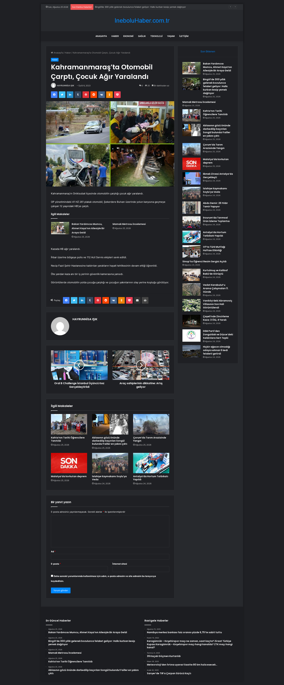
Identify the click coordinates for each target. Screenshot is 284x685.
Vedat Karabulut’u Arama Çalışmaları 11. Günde (215, 288)
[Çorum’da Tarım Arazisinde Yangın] (151, 424)
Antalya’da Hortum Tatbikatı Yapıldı (150, 478)
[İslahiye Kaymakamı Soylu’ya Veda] (110, 463)
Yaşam (171, 36)
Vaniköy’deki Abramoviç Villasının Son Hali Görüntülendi (217, 304)
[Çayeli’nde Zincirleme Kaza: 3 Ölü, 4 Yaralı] (191, 321)
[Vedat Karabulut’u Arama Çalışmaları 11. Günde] (191, 289)
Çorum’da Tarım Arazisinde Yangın (149, 439)
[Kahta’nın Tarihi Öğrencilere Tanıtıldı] (69, 424)
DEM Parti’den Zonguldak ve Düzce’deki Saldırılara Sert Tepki (218, 334)
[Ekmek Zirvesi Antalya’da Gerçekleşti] (191, 178)
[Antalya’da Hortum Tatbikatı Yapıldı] (151, 463)
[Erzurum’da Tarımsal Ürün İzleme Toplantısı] (191, 222)
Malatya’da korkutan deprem (69, 476)
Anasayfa (101, 36)
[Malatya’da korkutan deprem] (69, 463)
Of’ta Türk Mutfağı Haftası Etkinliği (214, 248)
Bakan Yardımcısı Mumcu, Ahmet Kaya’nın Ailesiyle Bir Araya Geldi (88, 228)
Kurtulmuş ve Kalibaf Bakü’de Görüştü (215, 272)
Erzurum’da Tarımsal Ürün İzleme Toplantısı (216, 219)
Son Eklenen (208, 51)
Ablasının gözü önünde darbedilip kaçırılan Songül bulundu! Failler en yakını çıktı (109, 441)
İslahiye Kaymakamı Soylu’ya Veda (109, 478)
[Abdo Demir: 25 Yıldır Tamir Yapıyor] (191, 207)
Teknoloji (156, 36)
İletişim (184, 36)
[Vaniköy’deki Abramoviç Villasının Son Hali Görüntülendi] (191, 305)
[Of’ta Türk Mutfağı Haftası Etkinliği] (191, 251)
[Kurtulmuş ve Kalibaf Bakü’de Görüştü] (191, 275)
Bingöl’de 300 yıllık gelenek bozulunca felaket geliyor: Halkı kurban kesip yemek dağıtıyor (215, 86)
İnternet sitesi (119, 563)
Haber (115, 36)
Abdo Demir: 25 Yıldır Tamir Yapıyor (215, 204)
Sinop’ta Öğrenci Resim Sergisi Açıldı (204, 261)
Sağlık (142, 36)
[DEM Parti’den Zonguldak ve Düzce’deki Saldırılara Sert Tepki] (191, 335)
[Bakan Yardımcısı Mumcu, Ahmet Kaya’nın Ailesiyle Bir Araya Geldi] (60, 228)
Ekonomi (128, 36)
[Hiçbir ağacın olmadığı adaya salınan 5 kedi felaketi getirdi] (191, 351)
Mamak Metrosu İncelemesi (109, 7)
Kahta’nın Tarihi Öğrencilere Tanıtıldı (68, 439)
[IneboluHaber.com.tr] (142, 21)
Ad (53, 551)
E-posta (56, 563)
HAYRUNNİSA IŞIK (65, 85)
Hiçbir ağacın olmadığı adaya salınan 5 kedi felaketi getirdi (216, 350)
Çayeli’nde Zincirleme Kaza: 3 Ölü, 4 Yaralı (216, 318)
